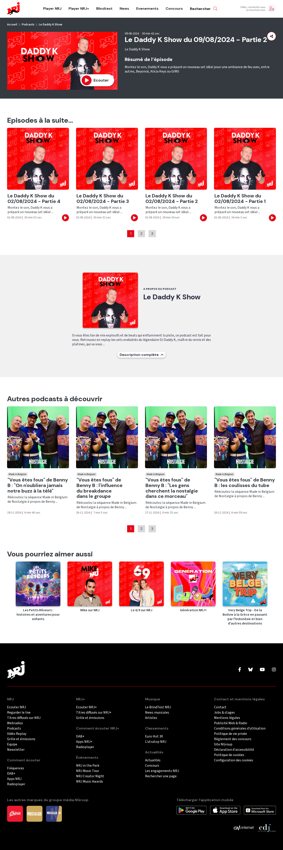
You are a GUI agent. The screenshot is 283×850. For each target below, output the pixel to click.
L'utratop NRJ (155, 741)
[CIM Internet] (244, 827)
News (124, 9)
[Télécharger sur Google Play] (191, 810)
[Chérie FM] (15, 813)
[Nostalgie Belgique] (34, 813)
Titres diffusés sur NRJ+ (93, 712)
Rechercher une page (161, 776)
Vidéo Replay (16, 734)
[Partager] (271, 36)
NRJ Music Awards (89, 781)
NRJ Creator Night (90, 776)
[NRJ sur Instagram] (274, 670)
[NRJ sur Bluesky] (250, 670)
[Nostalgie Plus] (54, 813)
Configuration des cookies (233, 760)
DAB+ (11, 773)
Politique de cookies (229, 755)
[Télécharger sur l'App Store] (225, 810)
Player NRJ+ (79, 9)
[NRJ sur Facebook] (239, 670)
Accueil (12, 24)
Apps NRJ (14, 779)
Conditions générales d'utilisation (240, 728)
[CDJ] (266, 827)
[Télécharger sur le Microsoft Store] (260, 810)
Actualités (153, 760)
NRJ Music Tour (87, 771)
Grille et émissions (21, 739)
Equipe (12, 744)
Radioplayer (16, 784)
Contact (220, 707)
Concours (174, 9)
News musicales (157, 712)
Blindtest (104, 9)
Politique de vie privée (230, 734)
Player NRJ (52, 9)
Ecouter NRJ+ (86, 707)
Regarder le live (19, 712)
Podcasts (28, 24)
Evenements (147, 9)
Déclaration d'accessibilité (234, 749)
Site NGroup (223, 744)
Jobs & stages (224, 712)
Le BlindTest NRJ (158, 707)
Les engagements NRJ (162, 771)
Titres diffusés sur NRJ (23, 718)
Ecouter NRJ (16, 707)
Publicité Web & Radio (230, 723)
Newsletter (16, 749)
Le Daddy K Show (50, 24)
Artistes (151, 718)
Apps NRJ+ (84, 741)
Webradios (15, 723)
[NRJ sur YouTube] (262, 670)
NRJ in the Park (87, 765)
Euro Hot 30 (154, 736)
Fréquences (15, 768)
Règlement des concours (232, 739)
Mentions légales (227, 718)
